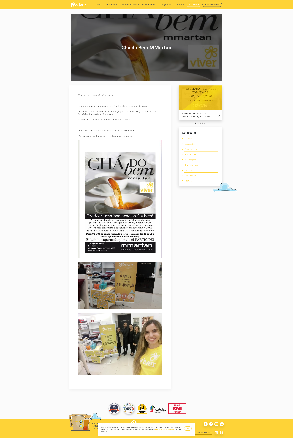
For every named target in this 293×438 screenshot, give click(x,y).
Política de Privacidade (164, 429)
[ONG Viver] (78, 4)
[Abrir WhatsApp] (287, 432)
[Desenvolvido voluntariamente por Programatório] (221, 434)
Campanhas (190, 144)
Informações (190, 159)
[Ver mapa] (134, 423)
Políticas (189, 181)
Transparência (191, 165)
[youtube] (216, 424)
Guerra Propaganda (216, 432)
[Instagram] (211, 424)
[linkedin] (222, 424)
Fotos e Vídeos (191, 154)
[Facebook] (206, 424)
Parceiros (189, 170)
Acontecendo (191, 175)
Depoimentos (191, 149)
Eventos (188, 138)
